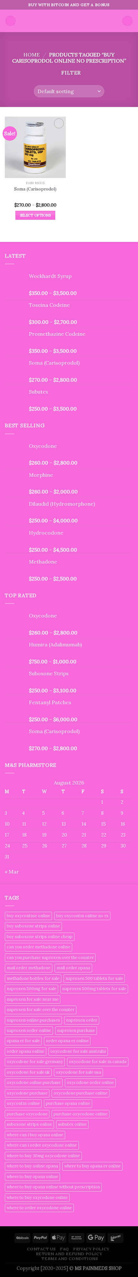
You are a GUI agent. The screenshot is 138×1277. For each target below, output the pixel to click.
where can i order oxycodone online (42, 1145)
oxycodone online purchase (34, 1082)
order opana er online (67, 1040)
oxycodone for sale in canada (97, 1061)
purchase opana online (68, 1103)
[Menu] (10, 21)
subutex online (72, 1124)
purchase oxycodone (27, 1114)
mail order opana (73, 968)
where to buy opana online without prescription (53, 1187)
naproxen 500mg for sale (31, 988)
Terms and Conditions (69, 1258)
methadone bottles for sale (33, 978)
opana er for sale (23, 1040)
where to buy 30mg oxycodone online (43, 1155)
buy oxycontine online (28, 915)
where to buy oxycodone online (37, 1197)
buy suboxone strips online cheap (40, 936)
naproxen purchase (76, 1030)
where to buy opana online (32, 1176)
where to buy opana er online (92, 1166)
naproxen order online (29, 1030)
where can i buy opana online (35, 1135)
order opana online (25, 1051)
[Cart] (127, 21)
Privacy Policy (91, 1248)
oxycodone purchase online (81, 1093)
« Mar (12, 871)
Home (31, 54)
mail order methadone (28, 968)
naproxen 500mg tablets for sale (94, 988)
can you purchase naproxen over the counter (50, 957)
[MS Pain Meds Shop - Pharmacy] (69, 21)
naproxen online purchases (33, 1020)
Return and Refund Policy (69, 1253)
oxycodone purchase (27, 1093)
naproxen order (81, 1020)
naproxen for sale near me (32, 999)
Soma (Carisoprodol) (35, 189)
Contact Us (41, 1248)
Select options (35, 215)
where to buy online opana (32, 1166)
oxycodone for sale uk (28, 1072)
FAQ (64, 1248)
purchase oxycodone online (81, 1114)
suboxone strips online (29, 1124)
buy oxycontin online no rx (82, 915)
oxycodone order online (90, 1082)
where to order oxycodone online (39, 1207)
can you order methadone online (38, 947)
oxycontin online (23, 1103)
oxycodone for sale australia (78, 1051)
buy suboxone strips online (33, 926)
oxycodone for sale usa (78, 1072)
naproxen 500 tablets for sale (94, 978)
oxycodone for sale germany (35, 1061)
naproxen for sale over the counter (40, 1009)
